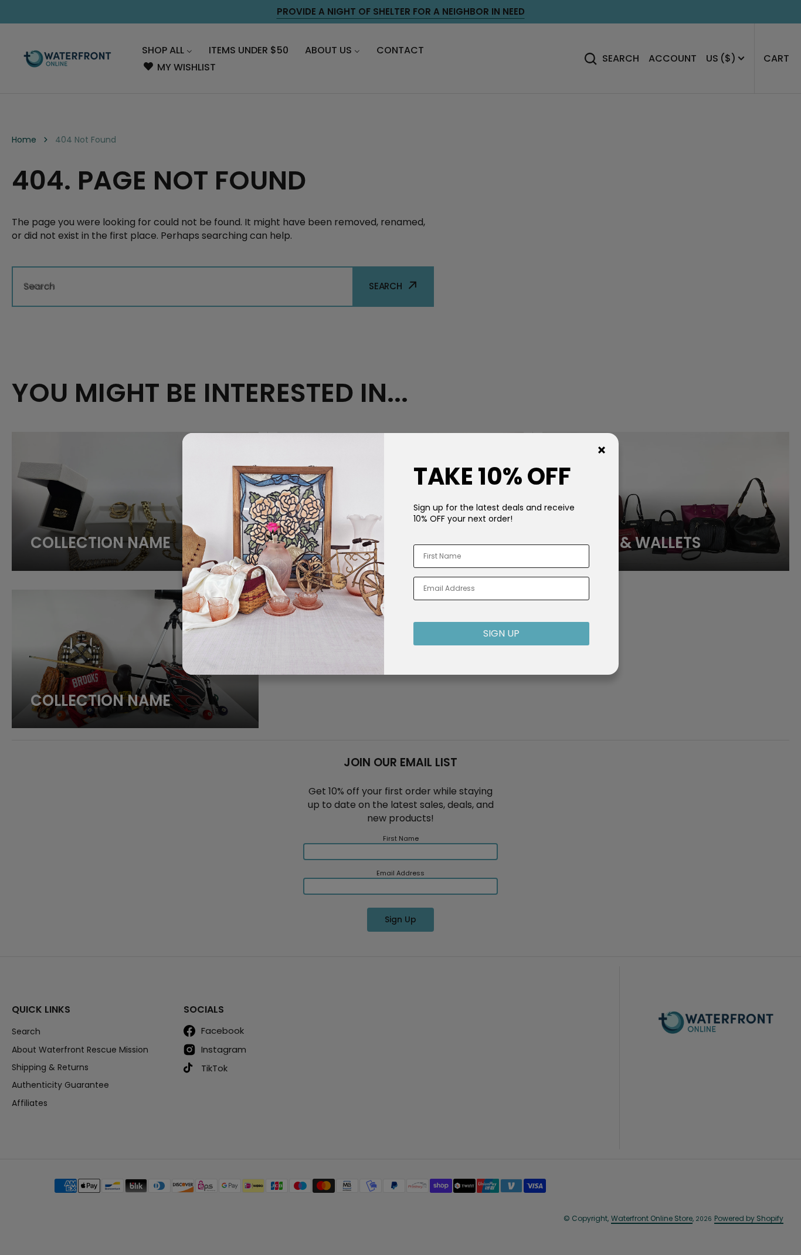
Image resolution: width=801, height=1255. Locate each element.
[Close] (602, 450)
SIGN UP (501, 633)
